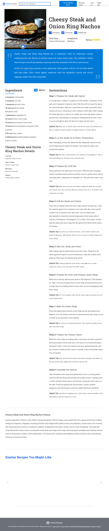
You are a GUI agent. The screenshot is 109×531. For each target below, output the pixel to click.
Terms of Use (56, 526)
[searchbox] (35, 4)
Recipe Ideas (81, 4)
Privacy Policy (64, 526)
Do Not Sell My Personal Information (79, 526)
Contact (98, 526)
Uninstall (93, 526)
